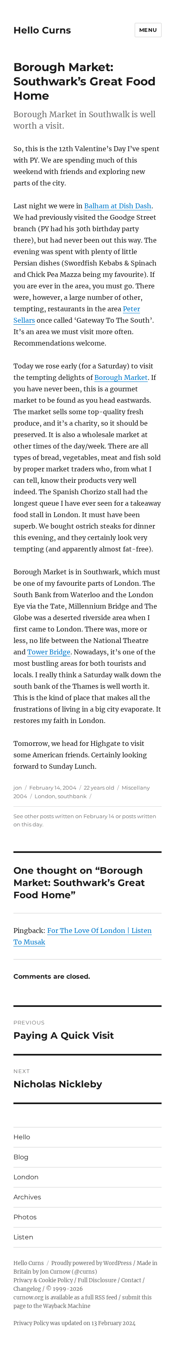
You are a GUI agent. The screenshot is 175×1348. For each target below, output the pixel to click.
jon (17, 787)
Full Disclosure (97, 1280)
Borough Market (121, 377)
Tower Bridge (48, 652)
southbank (72, 796)
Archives (27, 1197)
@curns (84, 1271)
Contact (131, 1280)
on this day (27, 824)
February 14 (98, 816)
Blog (20, 1157)
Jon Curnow (55, 1271)
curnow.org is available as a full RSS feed (65, 1297)
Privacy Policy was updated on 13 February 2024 (74, 1323)
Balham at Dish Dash (117, 206)
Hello (21, 1137)
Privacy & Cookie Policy (43, 1280)
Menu (148, 30)
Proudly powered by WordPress (91, 1263)
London (45, 796)
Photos (25, 1217)
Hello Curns (42, 30)
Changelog (27, 1289)
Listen (23, 1237)
